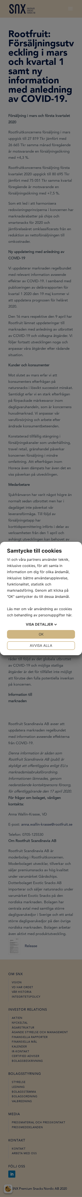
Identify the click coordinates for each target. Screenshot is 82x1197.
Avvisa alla (41, 645)
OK (41, 634)
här (68, 615)
